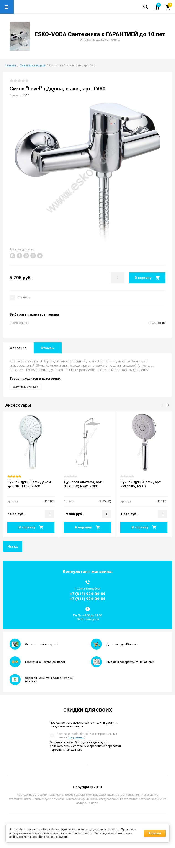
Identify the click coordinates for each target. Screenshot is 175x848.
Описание (18, 348)
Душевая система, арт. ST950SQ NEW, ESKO (83, 484)
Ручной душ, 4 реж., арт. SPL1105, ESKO (141, 484)
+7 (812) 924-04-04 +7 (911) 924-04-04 (87, 596)
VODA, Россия (156, 323)
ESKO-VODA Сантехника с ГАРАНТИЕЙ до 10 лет (100, 34)
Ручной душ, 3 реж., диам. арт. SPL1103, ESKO (29, 484)
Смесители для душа (32, 65)
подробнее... (76, 737)
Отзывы (47, 348)
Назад (12, 546)
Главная (10, 65)
